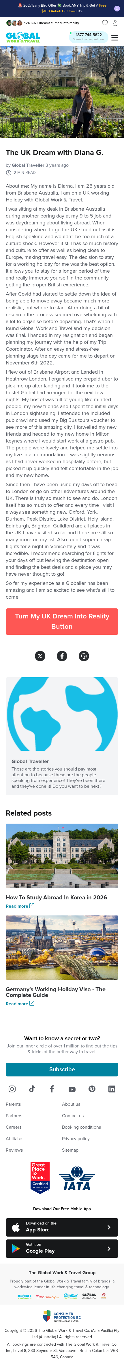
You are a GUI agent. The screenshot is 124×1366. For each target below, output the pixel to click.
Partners (14, 1116)
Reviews (14, 1150)
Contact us (73, 1116)
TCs (79, 11)
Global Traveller (28, 165)
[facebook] (51, 1089)
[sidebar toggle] (114, 37)
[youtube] (72, 1089)
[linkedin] (111, 1089)
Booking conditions (81, 1127)
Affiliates (14, 1139)
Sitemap (70, 1150)
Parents (13, 1104)
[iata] (77, 1178)
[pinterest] (92, 1089)
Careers (13, 1127)
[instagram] (12, 1089)
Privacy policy (76, 1139)
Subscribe (62, 1069)
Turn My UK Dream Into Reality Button (62, 621)
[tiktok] (32, 1089)
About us (71, 1104)
